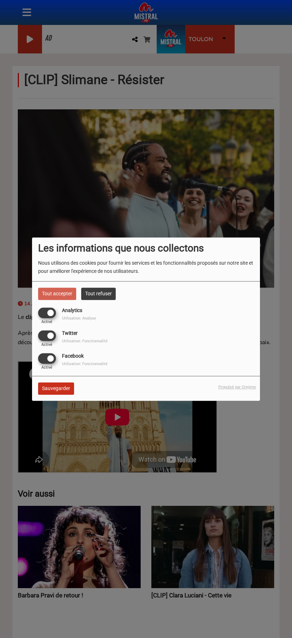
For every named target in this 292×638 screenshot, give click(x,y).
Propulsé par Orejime (237, 387)
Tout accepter (57, 293)
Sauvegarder (56, 388)
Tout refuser (98, 293)
